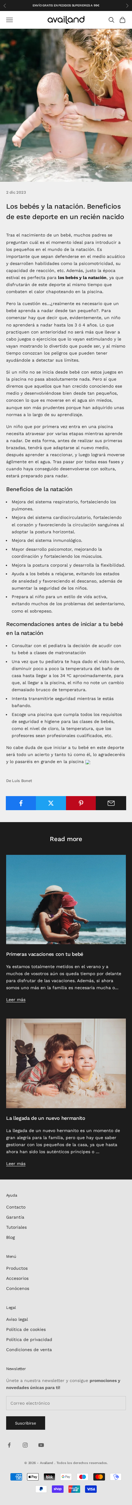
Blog (10, 1237)
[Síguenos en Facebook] (9, 1445)
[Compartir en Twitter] (51, 803)
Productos (17, 1268)
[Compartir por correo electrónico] (111, 803)
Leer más (15, 999)
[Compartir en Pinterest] (81, 803)
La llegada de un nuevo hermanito (45, 1118)
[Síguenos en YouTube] (41, 1445)
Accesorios (17, 1278)
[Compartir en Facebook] (21, 803)
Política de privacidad (29, 1339)
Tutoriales (16, 1227)
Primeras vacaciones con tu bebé (44, 954)
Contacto (15, 1207)
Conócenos (17, 1288)
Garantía (15, 1217)
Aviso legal (17, 1319)
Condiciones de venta (29, 1349)
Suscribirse (25, 1423)
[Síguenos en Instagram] (25, 1445)
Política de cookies (26, 1329)
